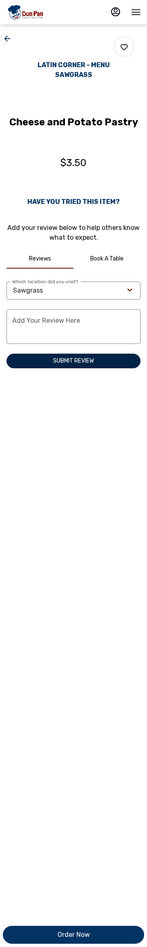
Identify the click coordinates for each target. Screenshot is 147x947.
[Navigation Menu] (136, 12)
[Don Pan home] (43, 12)
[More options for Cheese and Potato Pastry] (124, 47)
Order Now (74, 934)
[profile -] (115, 12)
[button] (10, 38)
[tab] (40, 259)
